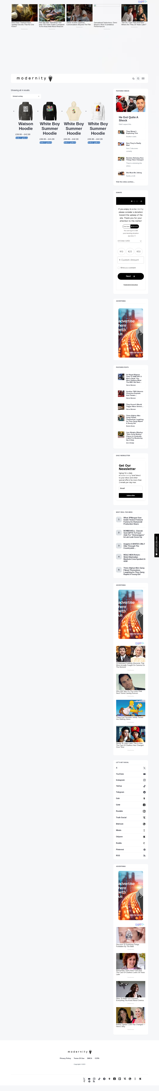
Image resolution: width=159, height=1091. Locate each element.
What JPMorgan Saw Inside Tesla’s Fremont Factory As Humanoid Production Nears (133, 521)
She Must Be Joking (134, 173)
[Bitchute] (130, 1079)
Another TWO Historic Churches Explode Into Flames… (134, 393)
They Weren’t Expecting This (132, 132)
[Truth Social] (125, 1079)
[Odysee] (140, 1079)
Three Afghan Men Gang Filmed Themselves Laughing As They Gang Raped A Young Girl (135, 419)
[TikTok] (99, 1079)
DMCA (89, 1058)
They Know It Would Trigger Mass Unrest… (134, 405)
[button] (133, 78)
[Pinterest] (89, 1081)
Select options (21, 138)
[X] (84, 1079)
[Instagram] (94, 1079)
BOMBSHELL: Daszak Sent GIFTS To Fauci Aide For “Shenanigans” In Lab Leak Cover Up (134, 534)
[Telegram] (104, 1079)
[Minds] (135, 1079)
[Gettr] (114, 1079)
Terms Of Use (79, 1058)
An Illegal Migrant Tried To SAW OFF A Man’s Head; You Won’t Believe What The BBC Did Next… (134, 378)
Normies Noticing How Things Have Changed (135, 159)
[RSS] (94, 1081)
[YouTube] (89, 1079)
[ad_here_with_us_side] (130, 333)
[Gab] (109, 1079)
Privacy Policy (65, 1058)
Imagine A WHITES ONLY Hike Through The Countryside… (134, 546)
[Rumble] (119, 1079)
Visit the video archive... (125, 182)
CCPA (97, 1058)
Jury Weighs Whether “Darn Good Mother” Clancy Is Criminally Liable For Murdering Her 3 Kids (134, 436)
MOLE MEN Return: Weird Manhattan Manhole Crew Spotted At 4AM (134, 558)
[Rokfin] (84, 1081)
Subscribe (131, 495)
